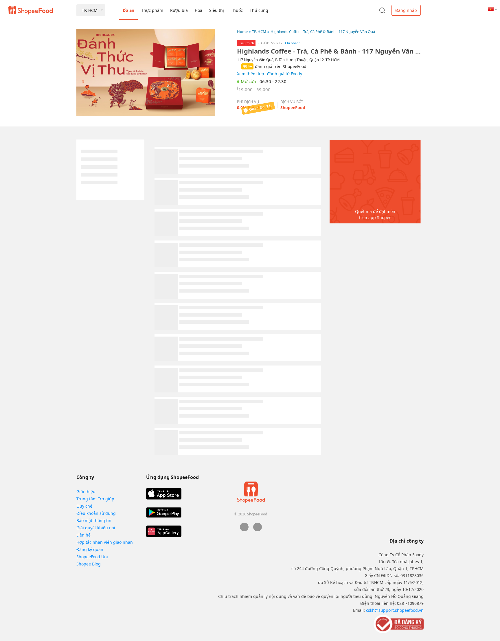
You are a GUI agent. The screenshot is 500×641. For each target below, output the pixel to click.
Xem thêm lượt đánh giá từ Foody (269, 73)
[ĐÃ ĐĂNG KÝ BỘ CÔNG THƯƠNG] (398, 623)
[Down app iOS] (163, 493)
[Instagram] (257, 529)
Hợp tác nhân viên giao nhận (104, 542)
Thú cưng (259, 10)
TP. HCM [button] (90, 10)
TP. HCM (259, 31)
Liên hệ (83, 535)
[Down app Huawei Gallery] (163, 531)
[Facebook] (244, 529)
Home (242, 31)
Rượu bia (179, 10)
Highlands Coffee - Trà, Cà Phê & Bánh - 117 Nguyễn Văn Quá (323, 31)
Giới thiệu (85, 491)
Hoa (198, 10)
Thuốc (237, 10)
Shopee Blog (88, 564)
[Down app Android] (163, 512)
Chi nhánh (293, 43)
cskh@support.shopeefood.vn (395, 610)
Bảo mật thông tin (93, 520)
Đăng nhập (406, 10)
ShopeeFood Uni (92, 556)
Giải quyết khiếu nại (95, 527)
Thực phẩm (152, 10)
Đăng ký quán (89, 549)
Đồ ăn (128, 10)
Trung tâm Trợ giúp (95, 499)
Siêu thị (216, 10)
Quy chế (84, 506)
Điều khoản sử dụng (96, 513)
